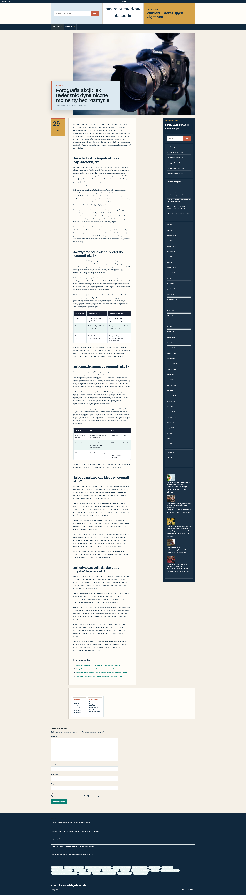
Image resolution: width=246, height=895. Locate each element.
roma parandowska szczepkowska (170, 870)
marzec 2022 (171, 273)
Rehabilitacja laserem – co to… (176, 157)
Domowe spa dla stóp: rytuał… (176, 168)
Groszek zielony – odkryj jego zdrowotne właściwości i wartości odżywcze (73, 854)
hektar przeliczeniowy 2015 (139, 867)
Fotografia (170, 457)
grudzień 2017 (171, 422)
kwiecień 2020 (171, 396)
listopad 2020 (171, 358)
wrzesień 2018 (171, 417)
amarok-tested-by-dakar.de (123, 12)
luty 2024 (170, 257)
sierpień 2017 (171, 428)
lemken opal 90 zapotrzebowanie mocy (62, 870)
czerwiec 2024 (171, 235)
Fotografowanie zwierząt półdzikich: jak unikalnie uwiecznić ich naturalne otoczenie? (179, 505)
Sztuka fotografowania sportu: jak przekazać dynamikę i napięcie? (177, 565)
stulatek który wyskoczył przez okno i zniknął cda (64, 873)
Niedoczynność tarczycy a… (175, 152)
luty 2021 (170, 342)
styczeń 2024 (171, 262)
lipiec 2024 (170, 230)
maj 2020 (170, 390)
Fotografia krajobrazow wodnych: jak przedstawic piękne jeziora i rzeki (178, 187)
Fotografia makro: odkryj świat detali (178, 213)
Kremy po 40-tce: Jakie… (174, 163)
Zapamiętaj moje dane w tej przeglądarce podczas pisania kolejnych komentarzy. (75, 796)
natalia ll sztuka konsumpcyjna (110, 870)
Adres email (55, 774)
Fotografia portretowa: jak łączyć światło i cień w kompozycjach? (179, 200)
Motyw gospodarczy (57, 839)
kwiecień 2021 (171, 331)
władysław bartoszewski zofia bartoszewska (104, 873)
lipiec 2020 (170, 380)
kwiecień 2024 (171, 246)
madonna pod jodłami (80, 870)
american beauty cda (57, 867)
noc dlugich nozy (125, 870)
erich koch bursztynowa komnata (121, 867)
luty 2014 (170, 444)
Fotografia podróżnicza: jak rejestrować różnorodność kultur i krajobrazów (179, 527)
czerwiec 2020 (171, 385)
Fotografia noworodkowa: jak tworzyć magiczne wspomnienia (98, 665)
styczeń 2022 (171, 283)
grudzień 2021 (171, 289)
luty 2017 (170, 433)
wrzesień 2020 (171, 369)
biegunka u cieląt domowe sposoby (74, 867)
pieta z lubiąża (155, 870)
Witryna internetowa (57, 784)
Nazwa (53, 765)
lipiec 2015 (170, 438)
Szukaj (95, 13)
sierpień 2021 (171, 310)
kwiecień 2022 (171, 267)
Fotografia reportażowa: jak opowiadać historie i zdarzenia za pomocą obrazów (75, 831)
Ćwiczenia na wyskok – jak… (175, 173)
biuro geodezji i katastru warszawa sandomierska (98, 867)
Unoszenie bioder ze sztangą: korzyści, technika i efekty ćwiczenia (179, 483)
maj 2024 (170, 241)
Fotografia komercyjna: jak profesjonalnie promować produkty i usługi (101, 672)
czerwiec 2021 (171, 321)
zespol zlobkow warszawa (124, 873)
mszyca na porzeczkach (94, 870)
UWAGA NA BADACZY (174, 548)
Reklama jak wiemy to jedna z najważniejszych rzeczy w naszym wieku (72, 846)
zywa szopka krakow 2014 (140, 873)
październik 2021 (172, 299)
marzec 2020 (171, 401)
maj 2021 (170, 326)
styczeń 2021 (171, 347)
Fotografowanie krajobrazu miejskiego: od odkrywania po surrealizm (179, 193)
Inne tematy (170, 463)
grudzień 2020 (171, 353)
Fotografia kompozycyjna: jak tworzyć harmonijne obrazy (97, 669)
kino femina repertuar (154, 867)
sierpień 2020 (171, 374)
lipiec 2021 (170, 315)
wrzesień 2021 (171, 305)
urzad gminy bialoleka (85, 873)
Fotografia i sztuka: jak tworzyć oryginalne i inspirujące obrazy (176, 207)
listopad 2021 (171, 294)
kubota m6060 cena (167, 867)
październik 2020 (172, 363)
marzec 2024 (171, 251)
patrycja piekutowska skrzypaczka (140, 870)
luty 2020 (170, 406)
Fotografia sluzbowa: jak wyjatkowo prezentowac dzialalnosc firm (70, 822)
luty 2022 (170, 278)
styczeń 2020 (171, 412)
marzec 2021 (171, 337)
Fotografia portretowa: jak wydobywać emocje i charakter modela (99, 676)
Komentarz (54, 736)
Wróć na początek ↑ (188, 890)
